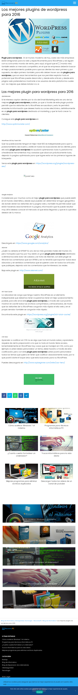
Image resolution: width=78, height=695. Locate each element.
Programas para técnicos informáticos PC (17, 642)
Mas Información (13, 684)
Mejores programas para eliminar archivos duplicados (22, 650)
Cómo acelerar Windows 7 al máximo (15, 639)
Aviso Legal (6, 677)
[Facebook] (4, 395)
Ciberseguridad (7, 668)
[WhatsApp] (15, 395)
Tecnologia (6, 670)
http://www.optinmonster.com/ (16, 124)
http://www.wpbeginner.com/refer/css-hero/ (44, 362)
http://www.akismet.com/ (31, 270)
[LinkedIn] (20, 395)
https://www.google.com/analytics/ (32, 243)
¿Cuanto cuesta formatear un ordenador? (17, 645)
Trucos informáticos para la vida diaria (16, 648)
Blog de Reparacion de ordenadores (15, 665)
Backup (5, 660)
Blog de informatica (9, 662)
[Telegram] (26, 395)
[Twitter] (9, 395)
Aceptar (39, 692)
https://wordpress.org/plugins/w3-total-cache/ (48, 314)
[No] (75, 691)
